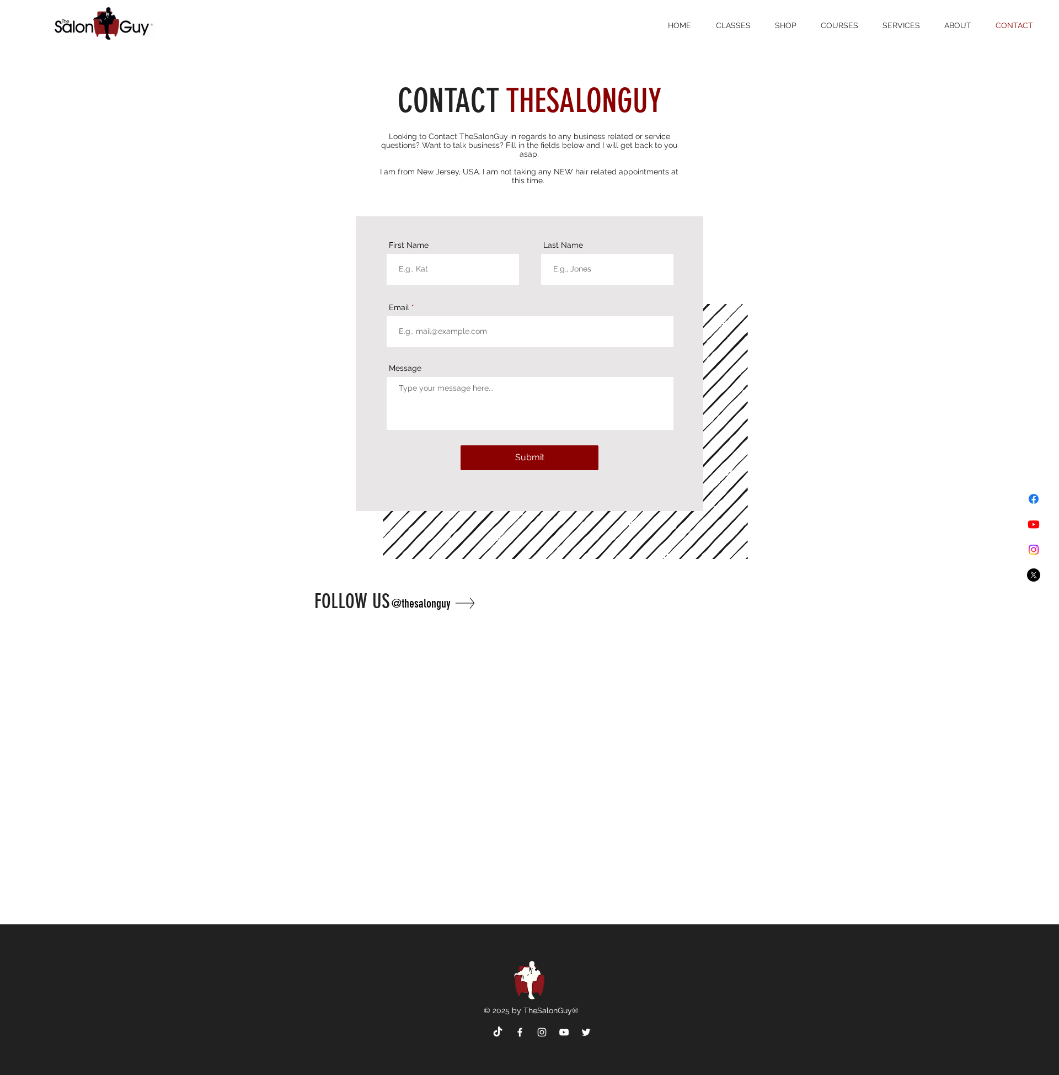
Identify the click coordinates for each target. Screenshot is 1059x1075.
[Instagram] (1033, 549)
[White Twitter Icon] (586, 1032)
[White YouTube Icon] (564, 1032)
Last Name (563, 245)
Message (405, 368)
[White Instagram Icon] (542, 1032)
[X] (1033, 575)
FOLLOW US (354, 601)
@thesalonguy (421, 603)
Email (399, 307)
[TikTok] (498, 1032)
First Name (409, 245)
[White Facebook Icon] (520, 1032)
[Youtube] (1033, 524)
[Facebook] (1033, 498)
